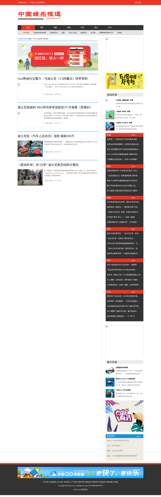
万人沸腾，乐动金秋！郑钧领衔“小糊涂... (123, 280)
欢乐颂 (93, 33)
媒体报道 (53, 482)
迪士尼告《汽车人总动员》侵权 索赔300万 (46, 136)
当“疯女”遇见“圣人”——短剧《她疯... (121, 217)
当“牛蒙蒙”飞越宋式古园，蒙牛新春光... (122, 311)
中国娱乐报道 (23, 39)
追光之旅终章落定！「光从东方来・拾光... (123, 233)
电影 (55, 27)
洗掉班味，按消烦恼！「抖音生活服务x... (123, 301)
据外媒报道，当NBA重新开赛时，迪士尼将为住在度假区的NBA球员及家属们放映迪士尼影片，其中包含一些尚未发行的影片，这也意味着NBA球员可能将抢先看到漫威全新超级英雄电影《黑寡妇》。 (70, 115)
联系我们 (67, 482)
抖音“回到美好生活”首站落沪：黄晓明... (122, 265)
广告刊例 (74, 482)
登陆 (139, 2)
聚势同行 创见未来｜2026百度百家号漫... (123, 296)
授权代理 (81, 482)
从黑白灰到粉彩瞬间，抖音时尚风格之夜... (123, 144)
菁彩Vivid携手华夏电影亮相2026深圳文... (123, 181)
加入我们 (60, 482)
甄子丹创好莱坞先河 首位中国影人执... (122, 186)
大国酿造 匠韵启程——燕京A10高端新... (122, 159)
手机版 (119, 33)
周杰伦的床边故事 (40, 33)
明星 (42, 27)
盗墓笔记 (84, 33)
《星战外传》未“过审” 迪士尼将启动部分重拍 (48, 164)
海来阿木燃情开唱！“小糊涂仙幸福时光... (123, 253)
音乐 (82, 27)
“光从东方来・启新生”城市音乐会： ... (122, 238)
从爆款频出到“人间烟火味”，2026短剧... (122, 222)
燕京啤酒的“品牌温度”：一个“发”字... (121, 316)
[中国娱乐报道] (40, 21)
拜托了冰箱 (72, 33)
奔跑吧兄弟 (54, 33)
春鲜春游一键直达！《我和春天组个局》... (123, 207)
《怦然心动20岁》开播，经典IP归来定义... (123, 212)
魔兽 (63, 33)
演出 (96, 27)
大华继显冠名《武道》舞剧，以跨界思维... (123, 285)
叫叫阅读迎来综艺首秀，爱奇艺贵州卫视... (123, 202)
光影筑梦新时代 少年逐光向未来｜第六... (123, 171)
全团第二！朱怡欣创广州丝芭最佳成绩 (122, 139)
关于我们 (46, 482)
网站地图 (109, 482)
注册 (136, 2)
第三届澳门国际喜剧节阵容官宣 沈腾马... (123, 191)
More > (134, 135)
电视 (69, 27)
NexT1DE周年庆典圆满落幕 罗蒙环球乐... (123, 154)
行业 (109, 27)
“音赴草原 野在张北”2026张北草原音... (122, 270)
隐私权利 (88, 482)
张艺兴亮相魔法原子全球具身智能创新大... (123, 149)
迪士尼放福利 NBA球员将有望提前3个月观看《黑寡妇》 (55, 107)
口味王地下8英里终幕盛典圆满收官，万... (123, 243)
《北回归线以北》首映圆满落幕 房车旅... (123, 176)
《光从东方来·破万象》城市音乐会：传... (123, 248)
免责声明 (95, 482)
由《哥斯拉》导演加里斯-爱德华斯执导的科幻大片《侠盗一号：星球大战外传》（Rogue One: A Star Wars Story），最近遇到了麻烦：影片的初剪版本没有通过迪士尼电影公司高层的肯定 (70, 173)
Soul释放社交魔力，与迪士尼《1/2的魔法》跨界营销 (52, 78)
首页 (28, 27)
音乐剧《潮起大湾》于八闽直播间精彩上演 (123, 275)
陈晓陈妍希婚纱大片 (106, 33)
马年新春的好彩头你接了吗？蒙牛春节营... (123, 306)
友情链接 (102, 482)
